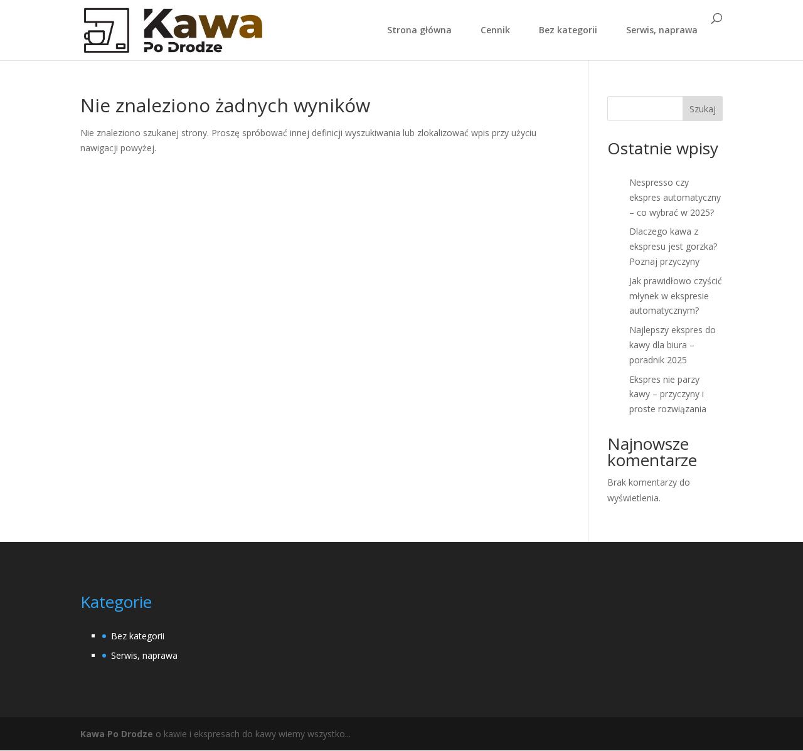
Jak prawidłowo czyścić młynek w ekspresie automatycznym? (675, 296)
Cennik (495, 31)
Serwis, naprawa (662, 31)
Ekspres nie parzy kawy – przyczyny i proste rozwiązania (667, 394)
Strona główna (419, 31)
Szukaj (702, 109)
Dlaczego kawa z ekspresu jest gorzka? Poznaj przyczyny (673, 246)
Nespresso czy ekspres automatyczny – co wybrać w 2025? (675, 197)
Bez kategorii (568, 31)
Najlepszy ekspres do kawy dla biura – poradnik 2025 (672, 345)
